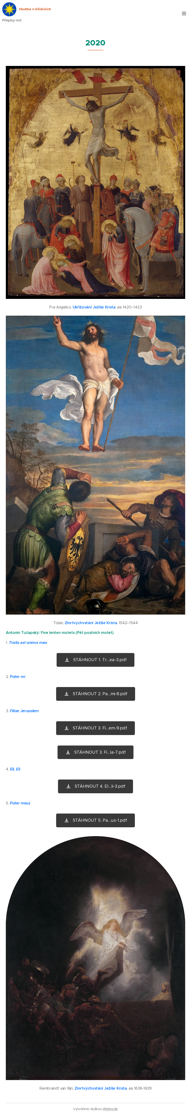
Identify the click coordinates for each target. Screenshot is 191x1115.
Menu (184, 13)
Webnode (110, 1109)
